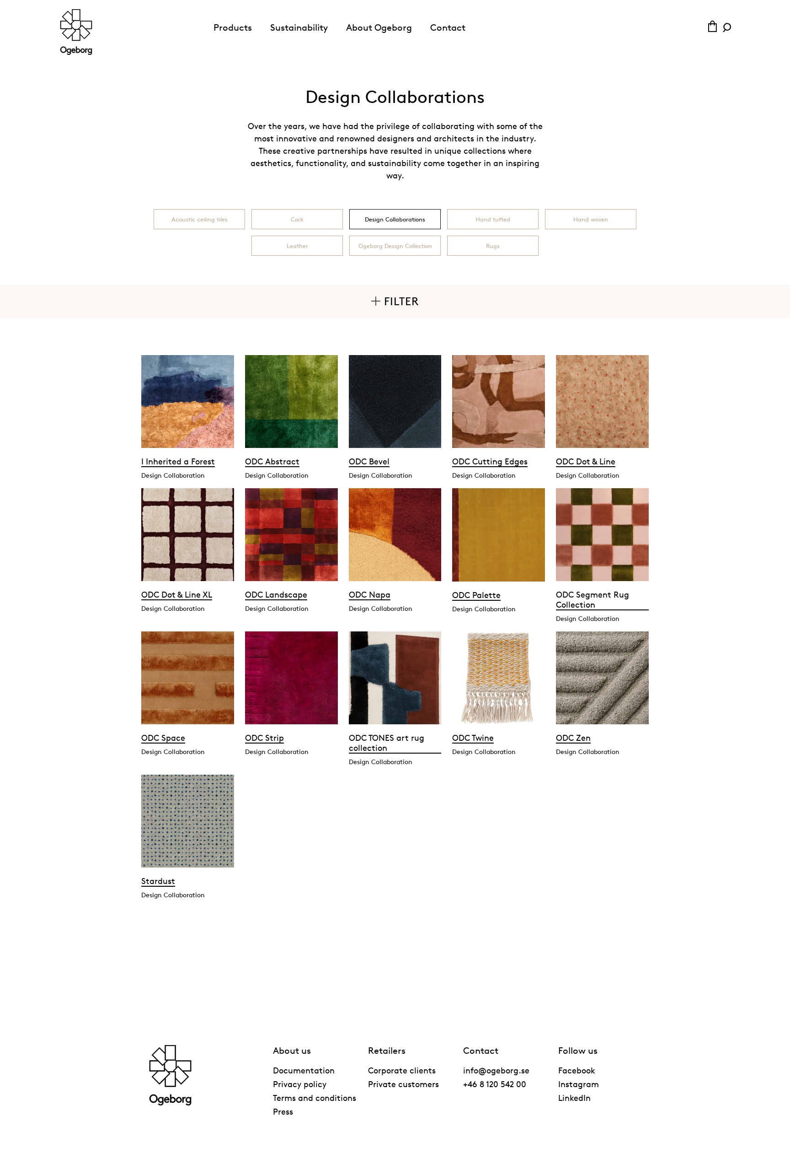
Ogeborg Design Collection (395, 245)
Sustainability (299, 27)
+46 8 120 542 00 (494, 1084)
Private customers (403, 1084)
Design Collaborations (395, 219)
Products (233, 27)
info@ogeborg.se (496, 1070)
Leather (297, 245)
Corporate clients (402, 1070)
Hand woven (590, 219)
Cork (297, 219)
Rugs (493, 245)
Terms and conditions (314, 1098)
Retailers (387, 1050)
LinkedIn (574, 1098)
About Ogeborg (379, 27)
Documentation (304, 1070)
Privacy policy (299, 1084)
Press (283, 1111)
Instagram (578, 1084)
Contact (447, 27)
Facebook (576, 1070)
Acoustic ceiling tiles (199, 219)
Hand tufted (492, 219)
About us (292, 1050)
